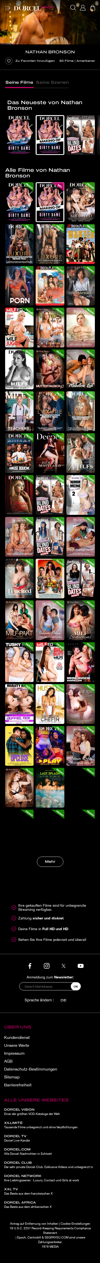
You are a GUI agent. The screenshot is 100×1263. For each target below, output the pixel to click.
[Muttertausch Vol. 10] (50, 369)
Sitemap (11, 1077)
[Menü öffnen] (6, 5)
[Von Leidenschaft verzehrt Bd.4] (80, 537)
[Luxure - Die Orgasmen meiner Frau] (80, 411)
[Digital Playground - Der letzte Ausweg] (50, 286)
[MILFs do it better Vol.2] (80, 453)
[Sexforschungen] (50, 829)
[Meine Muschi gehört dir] (80, 662)
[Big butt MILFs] (50, 662)
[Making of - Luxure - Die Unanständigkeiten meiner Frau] (19, 829)
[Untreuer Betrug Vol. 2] (80, 746)
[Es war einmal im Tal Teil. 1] (50, 579)
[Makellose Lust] (80, 369)
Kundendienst (17, 1037)
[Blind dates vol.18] (80, 579)
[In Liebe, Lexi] (80, 704)
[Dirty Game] (19, 135)
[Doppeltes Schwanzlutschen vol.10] (19, 704)
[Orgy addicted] (80, 202)
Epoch (21, 1237)
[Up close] (19, 746)
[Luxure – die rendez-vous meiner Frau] (50, 411)
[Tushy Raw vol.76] (19, 662)
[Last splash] (50, 788)
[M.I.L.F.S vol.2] (19, 369)
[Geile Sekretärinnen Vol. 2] (80, 286)
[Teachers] (19, 411)
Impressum (14, 1053)
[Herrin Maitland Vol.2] (50, 453)
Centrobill (34, 1237)
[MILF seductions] (80, 620)
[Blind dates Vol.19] (50, 537)
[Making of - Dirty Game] (50, 135)
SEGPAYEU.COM (56, 1237)
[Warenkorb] (92, 7)
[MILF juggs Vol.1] (19, 327)
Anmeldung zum (50, 977)
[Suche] (73, 7)
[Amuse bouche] (19, 453)
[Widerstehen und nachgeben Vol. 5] (19, 537)
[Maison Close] (19, 495)
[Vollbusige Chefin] (50, 704)
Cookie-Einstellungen (75, 1223)
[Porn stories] (19, 286)
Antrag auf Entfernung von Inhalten (34, 1223)
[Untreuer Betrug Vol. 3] (50, 620)
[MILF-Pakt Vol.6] (19, 620)
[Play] (50, 746)
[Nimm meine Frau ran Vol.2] (80, 495)
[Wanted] (80, 244)
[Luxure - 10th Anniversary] (50, 244)
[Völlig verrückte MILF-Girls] (80, 829)
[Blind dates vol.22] (80, 135)
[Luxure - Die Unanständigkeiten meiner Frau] (19, 244)
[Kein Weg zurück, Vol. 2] (80, 327)
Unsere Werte (16, 1045)
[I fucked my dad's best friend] (19, 579)
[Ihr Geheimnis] (19, 788)
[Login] (83, 7)
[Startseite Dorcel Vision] (33, 7)
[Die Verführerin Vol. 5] (50, 327)
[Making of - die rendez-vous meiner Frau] (80, 788)
